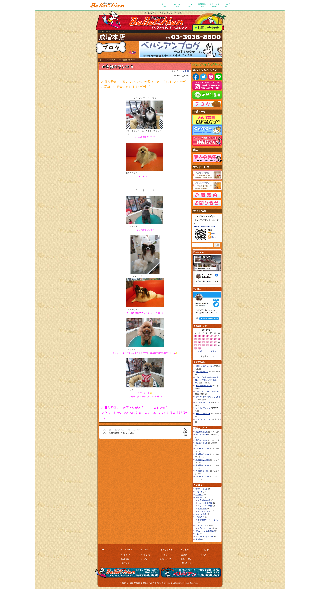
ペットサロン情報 (205, 506)
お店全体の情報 (204, 500)
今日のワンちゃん (205, 528)
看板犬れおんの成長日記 (205, 531)
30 (199, 348)
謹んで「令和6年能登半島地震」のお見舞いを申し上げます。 (206, 380)
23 (199, 345)
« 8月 (200, 351)
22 (195, 345)
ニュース (199, 494)
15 (195, 342)
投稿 (213, 233)
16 (199, 342)
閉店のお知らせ (202, 372)
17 (203, 342)
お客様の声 (200, 517)
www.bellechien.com (204, 226)
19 (211, 342)
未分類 (186, 71)
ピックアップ (201, 525)
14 (219, 339)
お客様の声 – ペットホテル (208, 520)
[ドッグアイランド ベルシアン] (107, 5)
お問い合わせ (208, 27)
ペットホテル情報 (205, 503)
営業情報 (199, 497)
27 (215, 345)
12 (211, 339)
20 (215, 342)
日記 (197, 534)
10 (203, 339)
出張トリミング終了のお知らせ (208, 391)
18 (207, 342)
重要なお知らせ (202, 489)
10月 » (213, 351)
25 (207, 345)
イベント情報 (201, 514)
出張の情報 (202, 508)
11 (207, 339)
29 (195, 348)
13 (215, 339)
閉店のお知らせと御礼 (205, 366)
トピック (199, 492)
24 (203, 345)
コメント (214, 237)
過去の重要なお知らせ (204, 536)
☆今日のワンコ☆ (203, 402)
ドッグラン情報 (204, 511)
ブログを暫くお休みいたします (208, 397)
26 (211, 345)
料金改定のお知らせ (204, 386)
